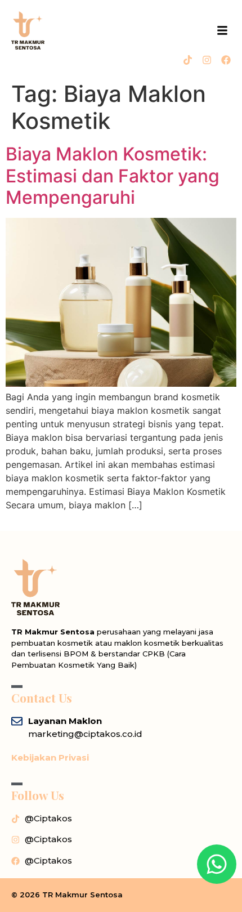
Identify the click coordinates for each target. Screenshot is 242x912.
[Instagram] (207, 60)
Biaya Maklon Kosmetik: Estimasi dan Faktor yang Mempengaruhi (112, 175)
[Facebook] (226, 60)
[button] (222, 30)
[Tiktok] (187, 60)
